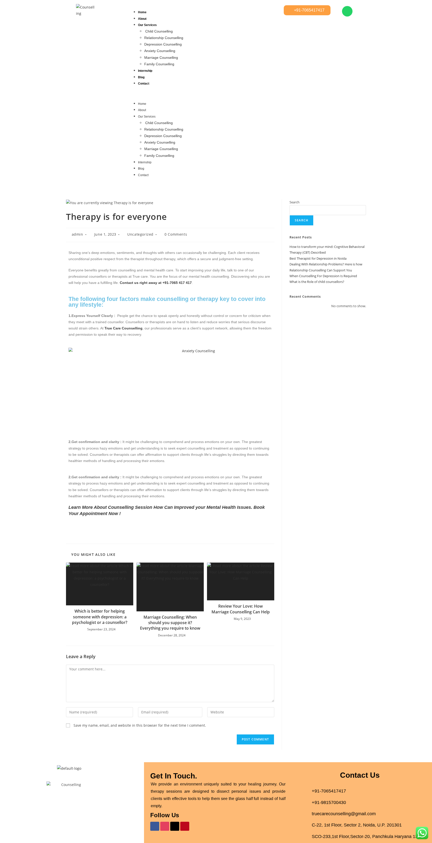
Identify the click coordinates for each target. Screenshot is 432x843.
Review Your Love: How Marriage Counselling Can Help (241, 608)
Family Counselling (159, 64)
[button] (204, 93)
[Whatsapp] (347, 11)
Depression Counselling (163, 44)
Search (295, 202)
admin (77, 234)
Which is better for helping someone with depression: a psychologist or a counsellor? (99, 616)
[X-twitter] (174, 826)
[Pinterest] (184, 826)
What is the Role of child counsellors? (317, 281)
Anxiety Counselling (159, 51)
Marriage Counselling (161, 58)
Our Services (147, 25)
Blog (141, 77)
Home (142, 12)
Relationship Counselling (163, 38)
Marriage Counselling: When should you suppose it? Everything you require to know (170, 622)
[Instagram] (164, 826)
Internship (145, 71)
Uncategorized (140, 234)
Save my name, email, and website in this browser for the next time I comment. (140, 725)
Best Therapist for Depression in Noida (318, 258)
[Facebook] (154, 826)
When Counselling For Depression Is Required (323, 276)
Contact (143, 83)
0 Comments (175, 234)
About (142, 19)
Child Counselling (159, 31)
